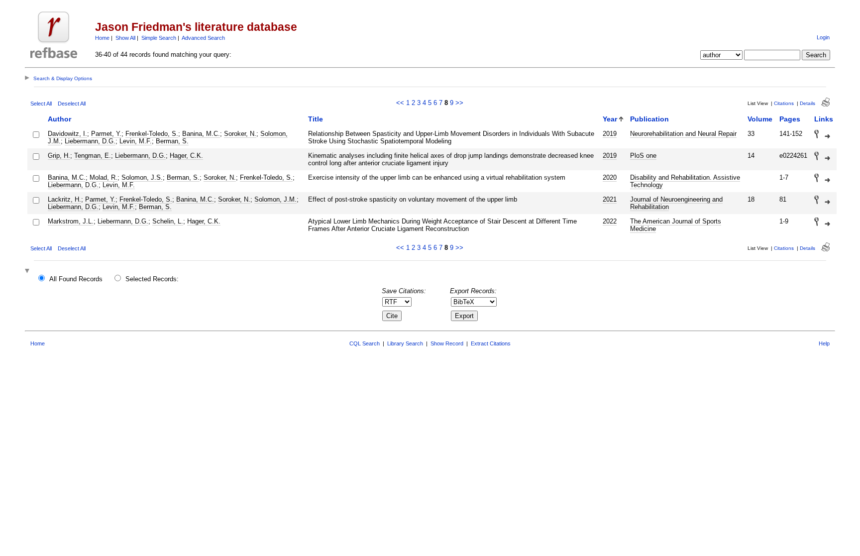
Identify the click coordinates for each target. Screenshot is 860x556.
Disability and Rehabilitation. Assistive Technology (685, 181)
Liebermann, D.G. (90, 141)
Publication (649, 119)
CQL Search (364, 343)
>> (459, 103)
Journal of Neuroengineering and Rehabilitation (676, 203)
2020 (610, 177)
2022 (610, 221)
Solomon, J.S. (142, 177)
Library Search (405, 343)
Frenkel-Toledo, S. (151, 133)
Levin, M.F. (135, 141)
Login (823, 37)
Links (823, 119)
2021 (610, 199)
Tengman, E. (92, 155)
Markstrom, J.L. (71, 221)
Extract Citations (491, 343)
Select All (41, 104)
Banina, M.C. (201, 133)
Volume (760, 119)
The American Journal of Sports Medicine (675, 225)
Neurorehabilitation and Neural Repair (683, 133)
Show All (125, 38)
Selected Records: (152, 279)
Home (102, 38)
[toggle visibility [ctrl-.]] (28, 271)
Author (59, 119)
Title (315, 119)
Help (824, 343)
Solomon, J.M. (275, 199)
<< (400, 103)
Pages (789, 119)
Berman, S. (172, 141)
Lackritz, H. (64, 199)
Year (610, 119)
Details (807, 103)
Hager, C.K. (186, 155)
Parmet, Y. (106, 133)
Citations (784, 103)
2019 (610, 133)
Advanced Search (203, 38)
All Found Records (76, 279)
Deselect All (72, 104)
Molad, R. (103, 177)
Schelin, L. (167, 221)
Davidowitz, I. (67, 133)
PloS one (643, 155)
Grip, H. (59, 155)
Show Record (446, 343)
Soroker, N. (240, 133)
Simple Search (158, 38)
